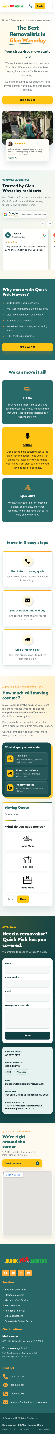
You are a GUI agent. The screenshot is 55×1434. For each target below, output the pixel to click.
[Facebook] (5, 1273)
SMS (9, 1072)
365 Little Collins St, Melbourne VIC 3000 (22, 1341)
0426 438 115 (17, 1385)
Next (23, 899)
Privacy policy (24, 1429)
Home (5, 20)
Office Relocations (14, 1316)
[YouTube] (13, 1273)
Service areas (17, 20)
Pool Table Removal (14, 1310)
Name (8, 963)
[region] (27, 249)
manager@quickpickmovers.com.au (29, 1402)
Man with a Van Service (16, 1300)
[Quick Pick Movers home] (12, 6)
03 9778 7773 (17, 1376)
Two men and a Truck (16, 1289)
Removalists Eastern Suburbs (19, 1321)
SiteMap (22, 1425)
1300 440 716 (17, 1393)
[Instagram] (21, 1273)
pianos (14, 506)
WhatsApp (21, 1072)
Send (27, 1035)
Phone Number (12, 977)
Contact (13, 1429)
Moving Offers (35, 1425)
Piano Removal (12, 1305)
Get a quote (27, 100)
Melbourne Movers (14, 1295)
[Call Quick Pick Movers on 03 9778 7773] (30, 6)
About (4, 1429)
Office (27, 445)
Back (10, 899)
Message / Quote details (17, 1005)
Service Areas (9, 1425)
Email (8, 991)
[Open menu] (49, 6)
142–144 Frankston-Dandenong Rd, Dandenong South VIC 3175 (19, 1355)
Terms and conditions (42, 1429)
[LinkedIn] (28, 1273)
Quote (40, 6)
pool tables (26, 506)
